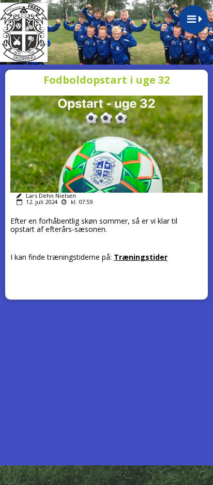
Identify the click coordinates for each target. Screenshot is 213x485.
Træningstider (141, 257)
